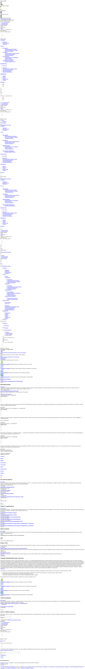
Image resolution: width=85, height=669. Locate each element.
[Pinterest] (3, 86)
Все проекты (3, 508)
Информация (3, 73)
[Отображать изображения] (1, 11)
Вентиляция (5, 48)
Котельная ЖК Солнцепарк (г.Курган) (8, 512)
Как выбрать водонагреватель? (7, 487)
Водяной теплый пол (9, 55)
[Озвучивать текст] (1, 15)
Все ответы (2, 547)
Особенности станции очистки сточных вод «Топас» (12, 496)
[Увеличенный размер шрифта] (1, 4)
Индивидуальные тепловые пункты (10, 68)
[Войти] (1, 90)
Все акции (2, 386)
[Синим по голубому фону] (0, 9)
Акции (4, 75)
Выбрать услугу (3, 357)
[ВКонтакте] (3, 84)
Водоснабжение (6, 56)
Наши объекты (3, 63)
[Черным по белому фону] (0, 7)
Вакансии (5, 41)
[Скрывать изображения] (1, 13)
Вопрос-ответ (5, 79)
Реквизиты (5, 44)
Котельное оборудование (10, 54)
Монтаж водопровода (9, 59)
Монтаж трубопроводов (7, 71)
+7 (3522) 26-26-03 (4, 24)
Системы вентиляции (7, 70)
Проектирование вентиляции (11, 49)
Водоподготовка (8, 58)
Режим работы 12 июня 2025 (6, 606)
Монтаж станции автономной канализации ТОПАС (11, 521)
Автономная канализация (8, 60)
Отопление (5, 52)
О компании (2, 358)
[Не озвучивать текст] (1, 16)
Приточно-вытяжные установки (11, 50)
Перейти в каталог (4, 663)
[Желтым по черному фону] (0, 8)
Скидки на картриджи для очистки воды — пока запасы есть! (13, 603)
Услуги (1, 46)
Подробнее (2, 568)
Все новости (3, 600)
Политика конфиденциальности (6, 650)
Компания (2, 40)
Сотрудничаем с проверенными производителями (11, 381)
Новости (4, 76)
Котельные (5, 65)
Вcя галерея (2, 531)
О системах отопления (5, 490)
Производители (6, 43)
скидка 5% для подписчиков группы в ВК (9, 391)
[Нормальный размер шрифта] (1, 3)
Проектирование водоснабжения (11, 57)
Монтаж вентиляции (9, 51)
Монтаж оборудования (5, 379)
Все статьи (2, 481)
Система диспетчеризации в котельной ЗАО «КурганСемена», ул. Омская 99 (17, 523)
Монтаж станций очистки (10, 61)
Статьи (4, 168)
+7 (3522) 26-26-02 (5, 22)
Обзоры (4, 80)
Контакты (2, 82)
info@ (1, 27)
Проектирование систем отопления (12, 53)
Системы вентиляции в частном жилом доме (10, 517)
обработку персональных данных (14, 619)
